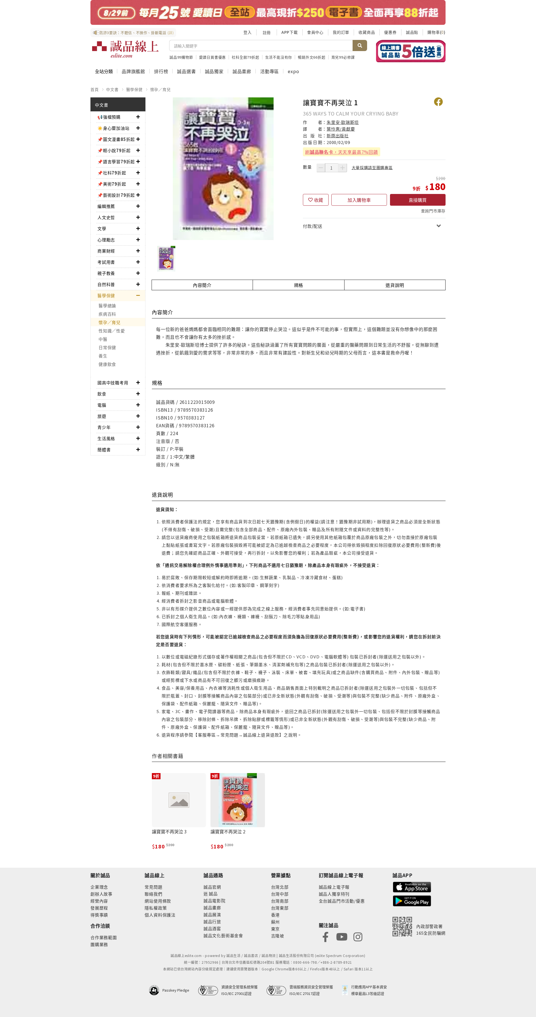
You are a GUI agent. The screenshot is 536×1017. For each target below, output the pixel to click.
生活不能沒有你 (278, 57)
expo (293, 71)
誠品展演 (212, 914)
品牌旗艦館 (133, 71)
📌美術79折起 (111, 184)
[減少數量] (320, 167)
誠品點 (412, 32)
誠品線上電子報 (334, 887)
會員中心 (315, 32)
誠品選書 (186, 71)
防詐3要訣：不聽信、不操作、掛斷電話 (136, 32)
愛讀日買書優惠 (212, 57)
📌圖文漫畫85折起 (116, 139)
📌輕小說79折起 (113, 150)
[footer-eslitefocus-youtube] (341, 936)
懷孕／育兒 (160, 89)
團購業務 (99, 944)
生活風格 (106, 438)
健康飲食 (107, 364)
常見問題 (153, 887)
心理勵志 (106, 240)
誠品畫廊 (242, 71)
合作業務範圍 (103, 937)
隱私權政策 (156, 908)
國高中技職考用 (112, 382)
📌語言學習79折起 (116, 161)
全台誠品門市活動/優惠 (342, 901)
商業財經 (106, 251)
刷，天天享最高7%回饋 (341, 151)
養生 (103, 356)
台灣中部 (280, 894)
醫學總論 (107, 305)
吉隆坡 (277, 936)
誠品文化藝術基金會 (223, 935)
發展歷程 (99, 908)
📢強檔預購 (109, 117)
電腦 (101, 405)
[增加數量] (342, 167)
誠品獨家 (214, 71)
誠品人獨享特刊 (334, 894)
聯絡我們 (153, 894)
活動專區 (269, 71)
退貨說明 (395, 285)
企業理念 (99, 887)
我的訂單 (341, 32)
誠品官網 (212, 887)
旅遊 (101, 416)
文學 (101, 228)
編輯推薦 (106, 206)
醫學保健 (134, 89)
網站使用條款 (158, 901)
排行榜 (161, 71)
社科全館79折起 (245, 57)
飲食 (101, 394)
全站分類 (104, 71)
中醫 (103, 339)
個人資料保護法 (160, 915)
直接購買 (418, 199)
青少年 (104, 427)
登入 (247, 32)
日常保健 (107, 347)
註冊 (267, 32)
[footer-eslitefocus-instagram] (358, 936)
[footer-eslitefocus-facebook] (325, 936)
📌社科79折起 (111, 173)
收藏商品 (366, 32)
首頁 (94, 89)
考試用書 (106, 262)
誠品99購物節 (181, 57)
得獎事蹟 (99, 915)
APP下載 (289, 32)
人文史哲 (106, 217)
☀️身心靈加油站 (113, 128)
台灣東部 (280, 908)
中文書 (112, 89)
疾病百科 (107, 314)
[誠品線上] (125, 49)
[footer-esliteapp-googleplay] (412, 900)
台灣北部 (280, 887)
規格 (298, 285)
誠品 (213, 893)
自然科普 (106, 284)
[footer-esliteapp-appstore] (412, 886)
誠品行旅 (212, 921)
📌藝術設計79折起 (116, 195)
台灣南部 (280, 901)
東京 (275, 929)
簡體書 (104, 449)
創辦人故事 (101, 894)
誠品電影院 (215, 900)
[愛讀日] (268, 12)
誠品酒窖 (212, 928)
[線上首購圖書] (411, 51)
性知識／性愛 (112, 331)
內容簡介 (202, 285)
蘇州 (275, 922)
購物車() (436, 32)
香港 (275, 915)
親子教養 (106, 273)
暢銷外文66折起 (311, 57)
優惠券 (390, 32)
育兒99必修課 (343, 57)
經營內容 (99, 901)
